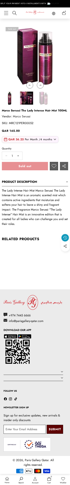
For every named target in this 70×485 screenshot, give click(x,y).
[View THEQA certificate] (27, 444)
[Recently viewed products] (65, 237)
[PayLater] (53, 4)
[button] (65, 254)
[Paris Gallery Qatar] (35, 13)
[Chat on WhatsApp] (58, 455)
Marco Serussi (21, 116)
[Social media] (65, 246)
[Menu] (6, 13)
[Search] (14, 13)
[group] (9, 98)
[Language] (53, 13)
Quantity (6, 148)
